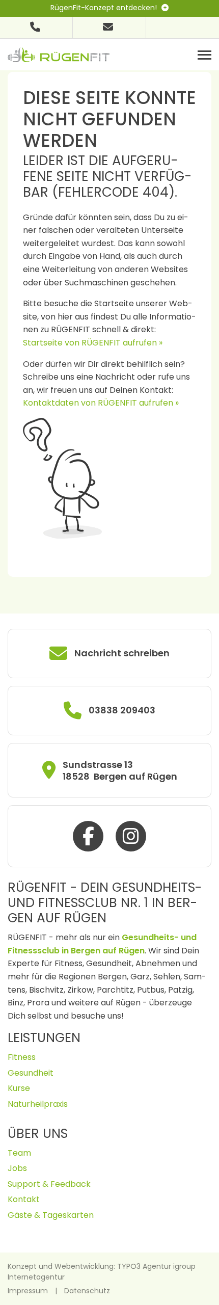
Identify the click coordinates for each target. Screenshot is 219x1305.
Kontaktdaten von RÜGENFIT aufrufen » (101, 403)
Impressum (28, 1291)
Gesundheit (30, 1073)
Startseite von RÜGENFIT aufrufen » (92, 343)
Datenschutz (87, 1291)
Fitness (22, 1057)
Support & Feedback (49, 1184)
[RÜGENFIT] (59, 54)
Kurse (19, 1088)
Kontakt (24, 1199)
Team (19, 1153)
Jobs (17, 1168)
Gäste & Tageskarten (51, 1215)
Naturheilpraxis (38, 1104)
